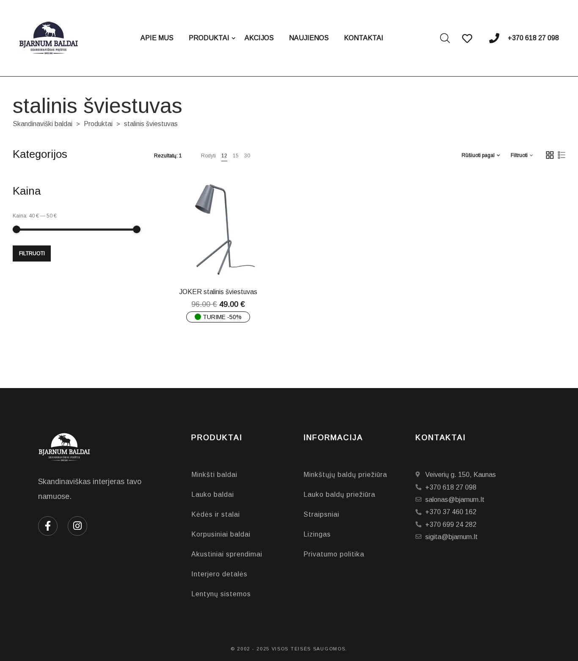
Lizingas (317, 534)
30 (247, 156)
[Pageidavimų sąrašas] (245, 259)
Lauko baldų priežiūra (339, 494)
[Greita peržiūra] (224, 259)
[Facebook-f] (48, 526)
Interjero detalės (219, 574)
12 (224, 156)
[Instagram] (77, 526)
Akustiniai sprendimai (226, 554)
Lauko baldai (212, 494)
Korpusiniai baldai (220, 534)
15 (236, 156)
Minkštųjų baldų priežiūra (345, 474)
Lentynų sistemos (221, 594)
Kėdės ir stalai (215, 514)
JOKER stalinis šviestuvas (218, 291)
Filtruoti (32, 253)
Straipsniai (321, 514)
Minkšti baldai (214, 474)
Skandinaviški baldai (42, 123)
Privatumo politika (333, 554)
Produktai (98, 123)
